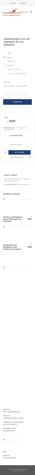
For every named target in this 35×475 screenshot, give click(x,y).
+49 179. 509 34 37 (11, 424)
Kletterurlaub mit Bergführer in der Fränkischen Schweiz (12, 247)
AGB (4, 451)
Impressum (6, 455)
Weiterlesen (17, 102)
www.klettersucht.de (9, 430)
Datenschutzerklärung (9, 458)
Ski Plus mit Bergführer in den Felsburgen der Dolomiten (12, 219)
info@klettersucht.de (24, 184)
